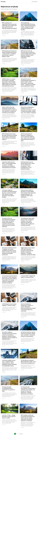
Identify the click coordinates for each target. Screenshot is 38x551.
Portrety (3, 1)
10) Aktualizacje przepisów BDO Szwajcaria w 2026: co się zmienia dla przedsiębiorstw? (28, 362)
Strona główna (34, 1)
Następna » (21, 433)
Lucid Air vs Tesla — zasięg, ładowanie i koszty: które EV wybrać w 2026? (8, 417)
